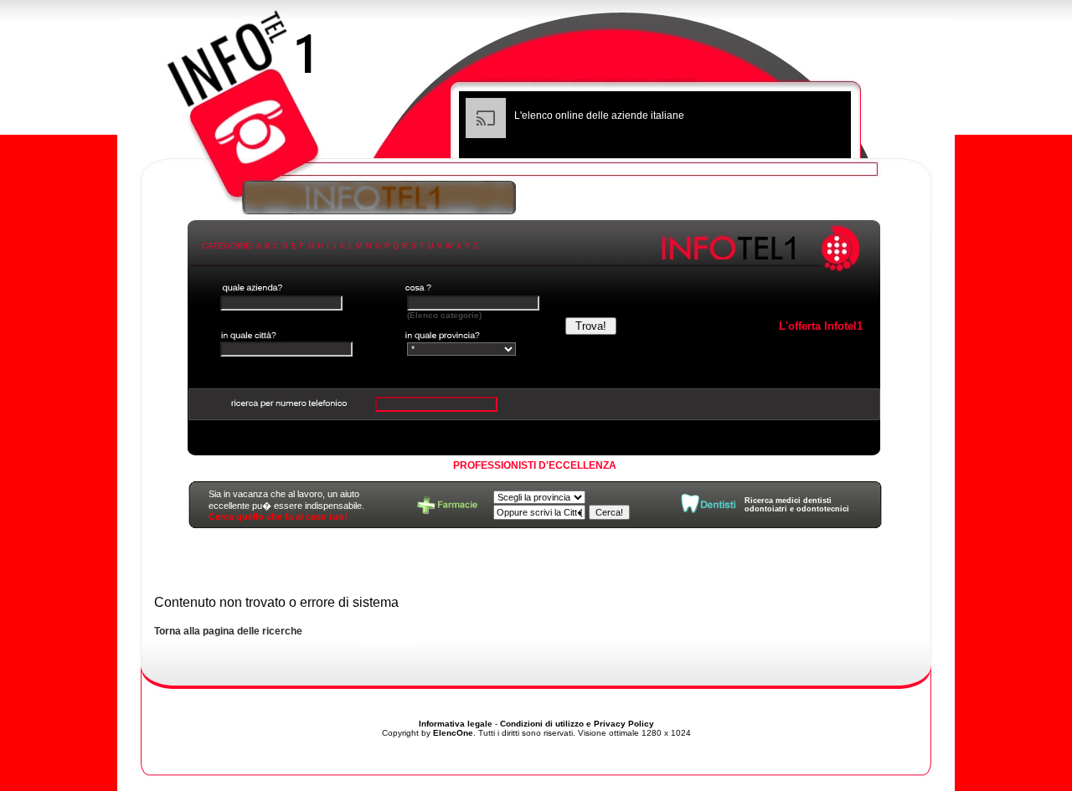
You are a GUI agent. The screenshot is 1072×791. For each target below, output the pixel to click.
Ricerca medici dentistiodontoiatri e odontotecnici (797, 504)
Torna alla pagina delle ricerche (228, 631)
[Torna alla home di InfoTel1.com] (536, 88)
